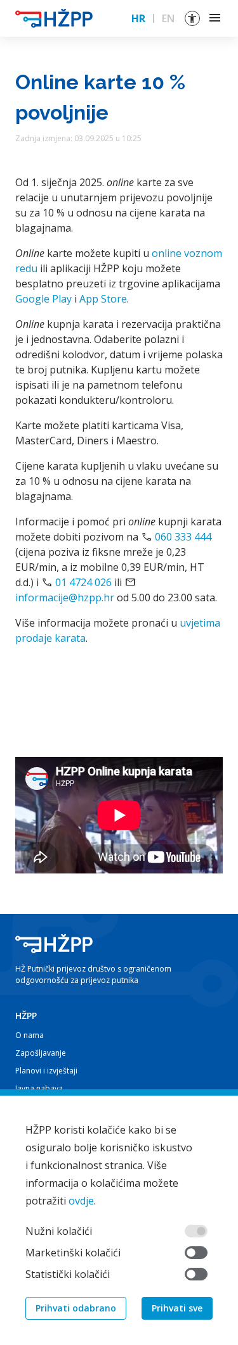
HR (138, 18)
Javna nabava (39, 1088)
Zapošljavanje (40, 1053)
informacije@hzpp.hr (64, 597)
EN (168, 18)
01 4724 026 (83, 582)
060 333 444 (183, 537)
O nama (29, 1035)
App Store (103, 299)
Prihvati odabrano (76, 1308)
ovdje (81, 1201)
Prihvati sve (177, 1308)
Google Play (43, 299)
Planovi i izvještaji (46, 1070)
